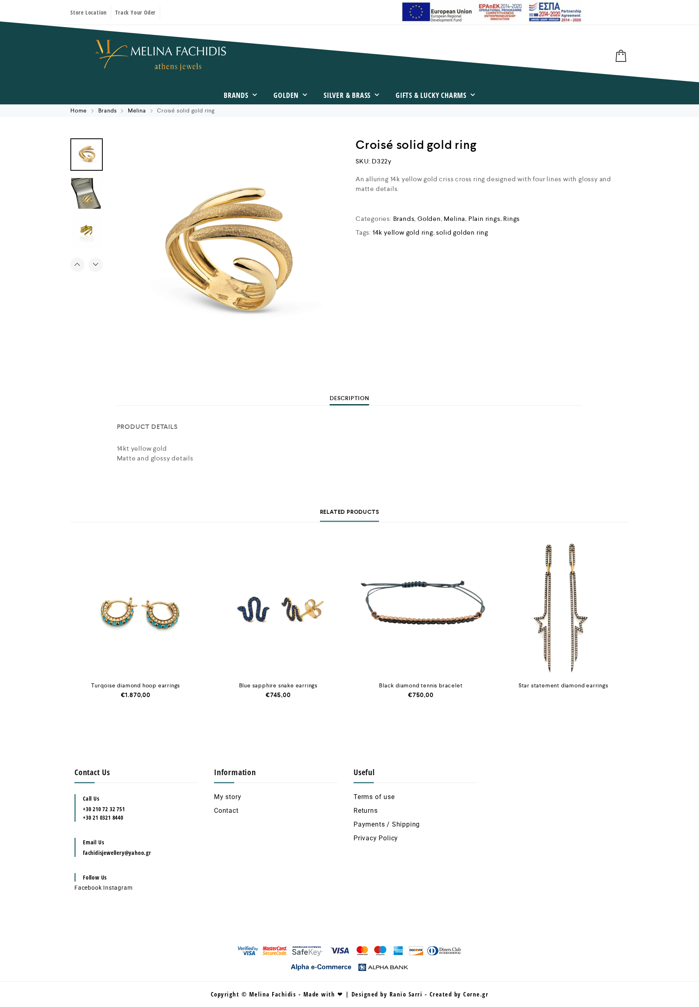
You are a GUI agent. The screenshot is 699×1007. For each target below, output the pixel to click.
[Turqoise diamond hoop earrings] (135, 607)
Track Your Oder (135, 12)
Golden (286, 95)
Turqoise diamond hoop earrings (135, 685)
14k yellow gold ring (403, 232)
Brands (236, 95)
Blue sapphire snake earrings (278, 685)
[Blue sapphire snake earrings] (278, 607)
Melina (137, 110)
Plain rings (484, 218)
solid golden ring (462, 232)
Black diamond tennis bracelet (420, 685)
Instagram (117, 887)
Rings (511, 218)
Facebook (88, 887)
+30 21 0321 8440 (103, 817)
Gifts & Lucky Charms (431, 95)
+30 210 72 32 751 (104, 809)
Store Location (88, 12)
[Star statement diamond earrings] (563, 607)
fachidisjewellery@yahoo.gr (117, 852)
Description (349, 398)
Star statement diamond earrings (563, 685)
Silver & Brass (347, 95)
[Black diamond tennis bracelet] (421, 607)
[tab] (349, 398)
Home (78, 110)
